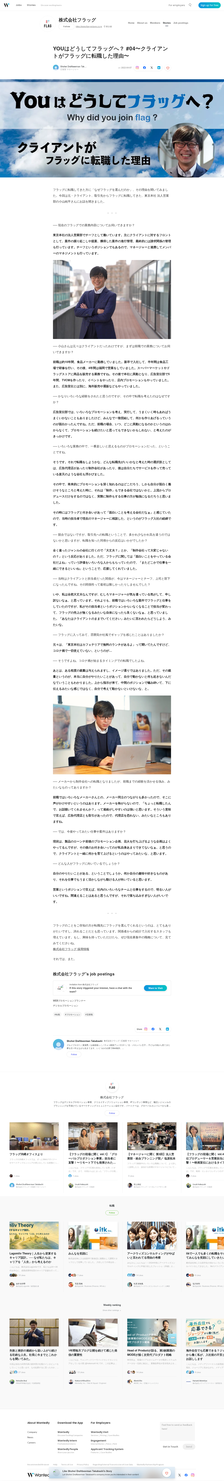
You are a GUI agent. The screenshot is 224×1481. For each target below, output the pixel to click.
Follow (66, 26)
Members (155, 23)
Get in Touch (170, 1446)
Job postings (180, 23)
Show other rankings (111, 1310)
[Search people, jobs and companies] (190, 5)
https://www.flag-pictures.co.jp (89, 26)
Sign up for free (209, 5)
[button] (38, 1423)
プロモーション (73, 1014)
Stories (167, 23)
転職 (58, 1014)
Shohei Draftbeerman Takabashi (75, 66)
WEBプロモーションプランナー (69, 1000)
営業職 (90, 1014)
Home (131, 23)
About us (142, 23)
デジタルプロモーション (65, 1005)
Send (189, 1446)
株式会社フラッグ (77, 20)
